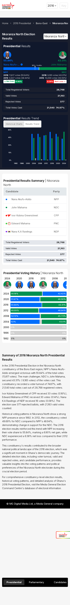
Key (63, 5)
